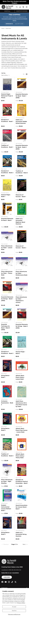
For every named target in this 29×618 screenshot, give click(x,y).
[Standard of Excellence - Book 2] (7, 161)
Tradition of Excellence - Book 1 (7, 146)
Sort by (3, 73)
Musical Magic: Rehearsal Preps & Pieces (7, 95)
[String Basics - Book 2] (7, 523)
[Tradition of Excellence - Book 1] (7, 135)
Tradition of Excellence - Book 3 (7, 454)
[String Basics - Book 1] (7, 366)
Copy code (20, 23)
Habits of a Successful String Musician (21, 534)
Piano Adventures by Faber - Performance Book (21, 273)
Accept (14, 606)
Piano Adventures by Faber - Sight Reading (6, 481)
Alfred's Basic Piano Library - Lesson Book (20, 377)
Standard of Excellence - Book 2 (7, 171)
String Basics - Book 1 (5, 376)
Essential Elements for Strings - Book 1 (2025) (7, 298)
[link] (5, 544)
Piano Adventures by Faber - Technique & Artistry (21, 299)
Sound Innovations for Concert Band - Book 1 (21, 507)
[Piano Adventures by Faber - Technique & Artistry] (22, 287)
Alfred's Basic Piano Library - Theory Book (20, 455)
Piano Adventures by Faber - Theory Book (6, 273)
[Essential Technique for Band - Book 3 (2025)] (7, 315)
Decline (14, 610)
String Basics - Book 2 (5, 533)
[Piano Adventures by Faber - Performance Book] (22, 262)
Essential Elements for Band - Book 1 (7, 219)
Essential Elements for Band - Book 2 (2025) (22, 147)
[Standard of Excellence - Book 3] (7, 342)
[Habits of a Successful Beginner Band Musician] (22, 209)
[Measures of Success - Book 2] (22, 236)
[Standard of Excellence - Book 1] (7, 110)
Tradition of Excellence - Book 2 (22, 171)
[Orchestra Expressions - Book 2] (7, 391)
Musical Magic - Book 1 (6, 195)
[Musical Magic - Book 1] (7, 185)
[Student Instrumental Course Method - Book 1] (7, 495)
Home (2, 28)
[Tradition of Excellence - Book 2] (22, 161)
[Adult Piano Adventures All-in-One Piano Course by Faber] (22, 391)
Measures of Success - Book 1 (21, 195)
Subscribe (7, 577)
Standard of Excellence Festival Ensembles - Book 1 (22, 481)
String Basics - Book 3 (5, 429)
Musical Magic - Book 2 (20, 352)
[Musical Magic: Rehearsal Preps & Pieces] (7, 84)
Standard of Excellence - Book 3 (7, 352)
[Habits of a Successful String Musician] (22, 523)
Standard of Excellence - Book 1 (7, 120)
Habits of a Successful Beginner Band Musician (20, 221)
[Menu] (26, 7)
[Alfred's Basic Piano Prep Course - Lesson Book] (22, 419)
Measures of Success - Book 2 (21, 246)
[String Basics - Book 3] (7, 419)
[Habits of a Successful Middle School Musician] (22, 110)
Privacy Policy (21, 602)
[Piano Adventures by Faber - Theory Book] (7, 262)
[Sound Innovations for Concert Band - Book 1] (22, 495)
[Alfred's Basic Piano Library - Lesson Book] (22, 366)
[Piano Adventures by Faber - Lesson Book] (7, 236)
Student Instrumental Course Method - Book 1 (6, 508)
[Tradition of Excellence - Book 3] (7, 444)
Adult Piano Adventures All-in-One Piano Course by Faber (21, 403)
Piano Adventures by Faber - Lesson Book (6, 247)
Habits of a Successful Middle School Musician (21, 121)
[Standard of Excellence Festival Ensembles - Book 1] (22, 470)
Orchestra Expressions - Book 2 (7, 402)
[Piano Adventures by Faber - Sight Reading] (7, 470)
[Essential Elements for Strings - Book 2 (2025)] (22, 315)
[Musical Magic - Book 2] (22, 342)
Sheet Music (8, 28)
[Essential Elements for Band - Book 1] (7, 209)
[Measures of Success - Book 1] (22, 185)
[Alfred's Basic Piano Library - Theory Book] (22, 444)
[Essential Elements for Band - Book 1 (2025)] (22, 84)
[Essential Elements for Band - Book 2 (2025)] (22, 135)
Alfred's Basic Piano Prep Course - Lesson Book (21, 430)
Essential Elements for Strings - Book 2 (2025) (22, 326)
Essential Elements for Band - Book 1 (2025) (22, 95)
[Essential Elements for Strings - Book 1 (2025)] (7, 287)
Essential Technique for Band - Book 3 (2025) (5, 327)
